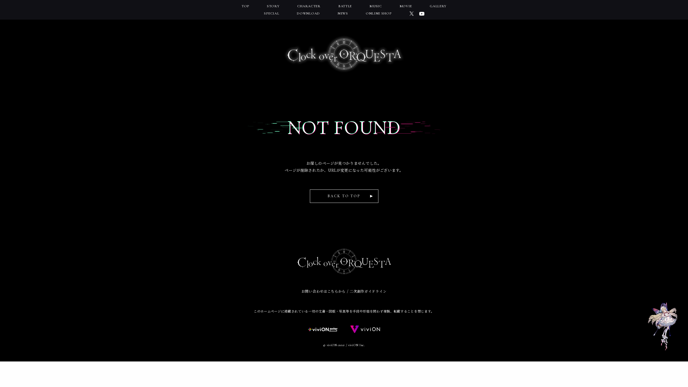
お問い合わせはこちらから (324, 291)
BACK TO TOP (344, 196)
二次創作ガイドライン (368, 291)
